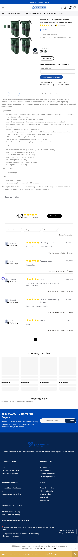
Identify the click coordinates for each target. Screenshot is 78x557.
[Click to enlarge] (35, 50)
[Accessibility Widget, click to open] (3, 278)
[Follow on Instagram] (37, 548)
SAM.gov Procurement (10, 473)
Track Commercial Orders (11, 494)
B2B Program (44, 467)
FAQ (3, 491)
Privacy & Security (46, 491)
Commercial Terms (48, 546)
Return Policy (44, 497)
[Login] (65, 7)
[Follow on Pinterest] (51, 548)
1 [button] (35, 339)
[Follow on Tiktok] (48, 548)
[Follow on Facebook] (41, 548)
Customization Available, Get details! (39, 2)
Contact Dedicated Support (12, 488)
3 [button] (42, 339)
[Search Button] (61, 7)
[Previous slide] (5, 37)
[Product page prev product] (69, 13)
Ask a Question (63, 85)
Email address (46, 68)
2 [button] (39, 339)
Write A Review (54, 216)
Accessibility (44, 500)
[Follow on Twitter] (55, 548)
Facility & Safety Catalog (11, 512)
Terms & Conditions (47, 488)
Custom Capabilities (47, 473)
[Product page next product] (74, 13)
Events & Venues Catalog (11, 515)
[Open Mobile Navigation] (13, 8)
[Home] (3, 13)
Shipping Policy (45, 494)
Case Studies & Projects (10, 470)
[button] (67, 253)
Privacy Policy (63, 546)
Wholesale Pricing (46, 470)
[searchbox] (13, 230)
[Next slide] (35, 37)
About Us (5, 467)
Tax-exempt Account (48, 477)
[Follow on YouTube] (44, 548)
